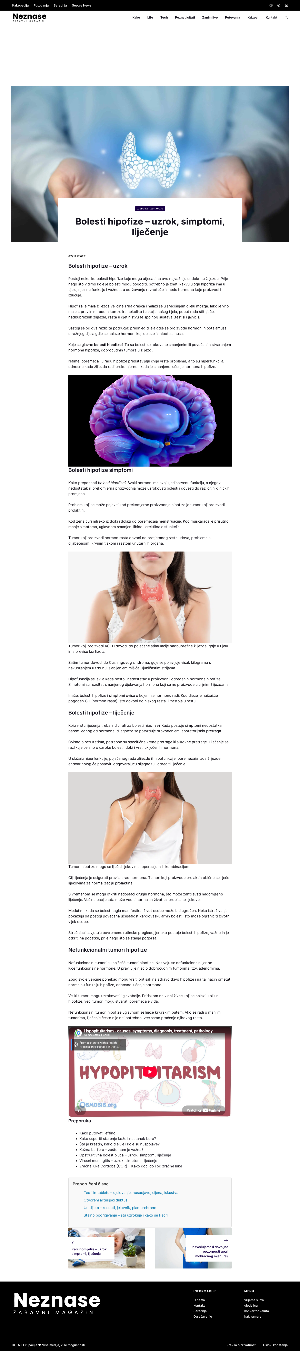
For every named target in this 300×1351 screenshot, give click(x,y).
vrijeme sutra (254, 1300)
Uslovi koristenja (275, 1345)
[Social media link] (270, 5)
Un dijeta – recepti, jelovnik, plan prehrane (120, 1208)
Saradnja (60, 5)
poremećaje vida (143, 1001)
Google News (81, 5)
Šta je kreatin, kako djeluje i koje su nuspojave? (119, 1144)
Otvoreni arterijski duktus (105, 1200)
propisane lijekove (184, 899)
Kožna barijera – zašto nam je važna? (111, 1149)
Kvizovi (253, 17)
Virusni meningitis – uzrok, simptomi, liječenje (118, 1160)
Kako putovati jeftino (97, 1133)
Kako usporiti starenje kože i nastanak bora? (117, 1138)
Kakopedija (20, 5)
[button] (284, 17)
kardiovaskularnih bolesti (161, 916)
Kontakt (271, 17)
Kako (136, 17)
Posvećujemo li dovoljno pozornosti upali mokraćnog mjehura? (209, 1251)
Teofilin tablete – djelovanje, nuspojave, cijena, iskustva (131, 1192)
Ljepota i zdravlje (150, 208)
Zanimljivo (210, 17)
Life (150, 17)
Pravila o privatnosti (242, 1345)
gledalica (251, 1305)
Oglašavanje (202, 1316)
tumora (130, 350)
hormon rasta (104, 701)
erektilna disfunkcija (162, 527)
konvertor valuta (256, 1311)
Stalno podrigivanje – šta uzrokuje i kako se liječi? (126, 1215)
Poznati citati (185, 17)
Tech (164, 17)
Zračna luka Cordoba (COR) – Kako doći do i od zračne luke (130, 1166)
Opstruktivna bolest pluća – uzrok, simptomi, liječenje (125, 1155)
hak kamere (252, 1316)
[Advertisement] (150, 55)
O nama (199, 1300)
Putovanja (41, 5)
